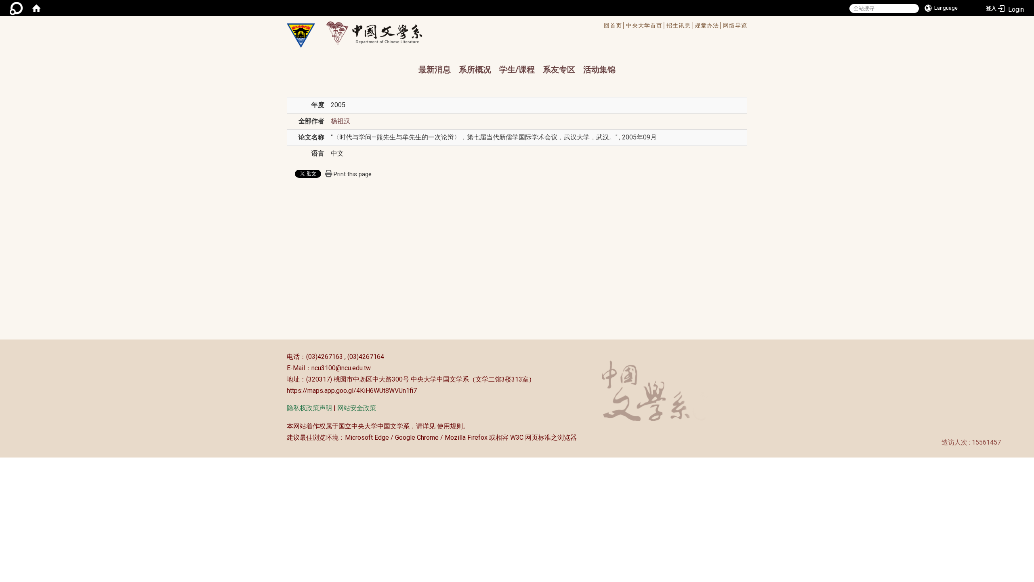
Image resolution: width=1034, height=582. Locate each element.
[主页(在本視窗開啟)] (301, 35)
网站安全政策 (356, 408)
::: (282, 357)
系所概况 (475, 69)
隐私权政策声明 (309, 408)
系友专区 (559, 69)
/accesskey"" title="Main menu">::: (490, 26)
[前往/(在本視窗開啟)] (382, 33)
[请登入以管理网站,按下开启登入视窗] (16, 8)
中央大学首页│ (646, 25)
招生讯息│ (680, 25)
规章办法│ (709, 25)
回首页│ (615, 25)
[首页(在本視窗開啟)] (36, 8)
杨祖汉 (340, 121)
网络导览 (735, 25)
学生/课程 (517, 69)
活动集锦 (599, 69)
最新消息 (434, 69)
